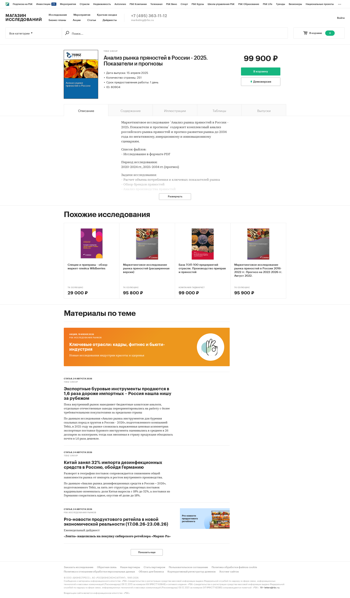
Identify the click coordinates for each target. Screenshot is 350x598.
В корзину (260, 71)
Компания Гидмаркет (192, 288)
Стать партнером (154, 567)
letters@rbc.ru (271, 587)
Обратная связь (106, 567)
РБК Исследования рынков (85, 338)
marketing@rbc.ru (142, 20)
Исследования (58, 15)
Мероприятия (81, 15)
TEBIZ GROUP (111, 51)
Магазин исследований (23, 18)
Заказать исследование (78, 567)
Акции (77, 20)
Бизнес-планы (57, 20)
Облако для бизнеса (151, 571)
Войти (341, 18)
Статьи (91, 20)
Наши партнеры (130, 567)
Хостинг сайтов (229, 571)
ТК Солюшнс (75, 288)
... (339, 3)
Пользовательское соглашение (188, 567)
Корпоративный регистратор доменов (192, 571)
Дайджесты (110, 20)
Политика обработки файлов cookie (234, 567)
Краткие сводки (107, 15)
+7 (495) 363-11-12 (149, 16)
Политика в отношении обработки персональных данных (99, 571)
